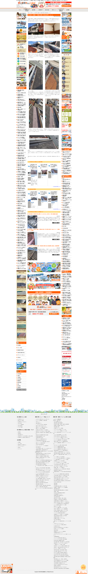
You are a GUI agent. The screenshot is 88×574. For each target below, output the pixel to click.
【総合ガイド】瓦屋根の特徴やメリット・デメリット (61, 451)
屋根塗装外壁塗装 (67, 86)
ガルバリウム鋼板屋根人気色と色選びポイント (67, 163)
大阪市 (19, 375)
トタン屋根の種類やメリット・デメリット (66, 207)
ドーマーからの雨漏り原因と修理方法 (21, 250)
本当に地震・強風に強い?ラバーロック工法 (22, 161)
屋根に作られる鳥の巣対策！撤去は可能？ (42, 482)
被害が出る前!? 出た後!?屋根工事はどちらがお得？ (67, 286)
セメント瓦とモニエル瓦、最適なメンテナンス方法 (61, 463)
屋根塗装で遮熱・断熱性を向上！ (59, 495)
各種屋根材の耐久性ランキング (58, 532)
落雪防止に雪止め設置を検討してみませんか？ (42, 474)
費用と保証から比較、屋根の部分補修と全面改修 (67, 188)
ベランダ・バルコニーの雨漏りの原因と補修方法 (22, 135)
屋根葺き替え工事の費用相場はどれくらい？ (67, 186)
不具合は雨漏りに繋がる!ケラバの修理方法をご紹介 (61, 475)
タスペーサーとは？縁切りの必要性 (21, 120)
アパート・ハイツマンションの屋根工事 (66, 337)
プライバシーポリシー (21, 446)
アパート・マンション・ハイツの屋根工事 (42, 445)
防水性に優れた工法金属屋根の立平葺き (21, 155)
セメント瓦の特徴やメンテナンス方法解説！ (22, 137)
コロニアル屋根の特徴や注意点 (66, 205)
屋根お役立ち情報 (66, 232)
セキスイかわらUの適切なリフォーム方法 (60, 429)
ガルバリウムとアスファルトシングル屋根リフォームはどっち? (22, 221)
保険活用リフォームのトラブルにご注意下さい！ (61, 543)
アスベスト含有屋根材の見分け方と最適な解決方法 (61, 503)
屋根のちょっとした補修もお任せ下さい (42, 427)
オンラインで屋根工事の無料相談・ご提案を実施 (67, 274)
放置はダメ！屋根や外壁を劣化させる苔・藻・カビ (61, 547)
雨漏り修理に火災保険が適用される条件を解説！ (67, 263)
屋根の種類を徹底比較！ (65, 195)
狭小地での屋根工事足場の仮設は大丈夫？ (66, 224)
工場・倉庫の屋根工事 (66, 334)
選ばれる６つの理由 (21, 420)
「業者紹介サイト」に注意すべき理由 (66, 305)
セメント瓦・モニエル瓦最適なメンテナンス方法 (22, 140)
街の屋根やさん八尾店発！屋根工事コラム (24, 437)
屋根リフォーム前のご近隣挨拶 (40, 428)
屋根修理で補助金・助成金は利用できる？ (66, 268)
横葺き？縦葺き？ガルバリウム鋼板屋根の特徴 (67, 168)
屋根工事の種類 (66, 54)
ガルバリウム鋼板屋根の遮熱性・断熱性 (67, 161)
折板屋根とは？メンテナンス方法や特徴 (67, 210)
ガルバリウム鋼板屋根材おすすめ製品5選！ (67, 166)
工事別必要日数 (65, 228)
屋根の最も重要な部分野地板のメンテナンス (21, 201)
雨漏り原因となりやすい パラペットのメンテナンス (43, 469)
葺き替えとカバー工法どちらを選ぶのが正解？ (67, 193)
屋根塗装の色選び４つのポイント (66, 254)
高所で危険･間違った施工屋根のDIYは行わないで (22, 237)
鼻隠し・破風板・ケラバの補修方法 (22, 109)
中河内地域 (19, 373)
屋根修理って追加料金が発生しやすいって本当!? (67, 297)
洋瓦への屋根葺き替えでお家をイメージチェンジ (22, 218)
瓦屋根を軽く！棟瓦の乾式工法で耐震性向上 (60, 499)
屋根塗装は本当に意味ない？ (21, 97)
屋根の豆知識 (20, 203)
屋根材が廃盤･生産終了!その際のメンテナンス (22, 216)
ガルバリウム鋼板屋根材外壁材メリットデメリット (67, 171)
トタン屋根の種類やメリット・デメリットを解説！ (61, 459)
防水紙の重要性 (20, 199)
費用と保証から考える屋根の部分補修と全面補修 (43, 461)
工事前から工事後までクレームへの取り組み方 (67, 281)
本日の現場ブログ (20, 434)
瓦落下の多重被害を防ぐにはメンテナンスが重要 (67, 237)
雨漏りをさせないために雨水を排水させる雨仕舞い (61, 555)
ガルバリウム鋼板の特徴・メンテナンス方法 (60, 507)
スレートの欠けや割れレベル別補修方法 (66, 202)
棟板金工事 (68, 82)
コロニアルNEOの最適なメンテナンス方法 (67, 221)
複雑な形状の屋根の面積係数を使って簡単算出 (22, 165)
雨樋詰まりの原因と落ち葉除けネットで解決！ (67, 330)
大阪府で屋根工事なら (21, 352)
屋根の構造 (19, 107)
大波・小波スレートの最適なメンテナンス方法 (22, 148)
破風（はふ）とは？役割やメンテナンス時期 (22, 268)
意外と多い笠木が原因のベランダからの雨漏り (22, 114)
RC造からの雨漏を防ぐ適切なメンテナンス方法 (61, 510)
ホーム (20, 9)
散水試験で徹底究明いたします (40, 436)
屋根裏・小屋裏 (20, 176)
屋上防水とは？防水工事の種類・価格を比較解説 (22, 132)
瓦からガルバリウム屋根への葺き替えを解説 (67, 156)
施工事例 (33, 9)
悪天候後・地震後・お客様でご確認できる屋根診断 (61, 424)
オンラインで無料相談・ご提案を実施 (41, 420)
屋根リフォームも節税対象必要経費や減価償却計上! (67, 344)
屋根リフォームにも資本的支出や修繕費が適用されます (44, 460)
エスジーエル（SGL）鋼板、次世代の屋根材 (60, 539)
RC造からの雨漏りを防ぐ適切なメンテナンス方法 (22, 245)
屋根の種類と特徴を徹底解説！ (21, 90)
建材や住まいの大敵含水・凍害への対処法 (21, 181)
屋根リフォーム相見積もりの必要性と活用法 (42, 456)
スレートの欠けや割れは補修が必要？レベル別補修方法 (62, 458)
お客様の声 (40, 9)
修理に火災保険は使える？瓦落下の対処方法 (67, 240)
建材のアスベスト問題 (21, 197)
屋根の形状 (19, 167)
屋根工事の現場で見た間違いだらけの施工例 (66, 252)
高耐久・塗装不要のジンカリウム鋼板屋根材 (22, 235)
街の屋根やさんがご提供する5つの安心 (27, 10)
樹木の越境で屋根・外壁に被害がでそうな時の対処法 (67, 300)
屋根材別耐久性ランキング (21, 208)
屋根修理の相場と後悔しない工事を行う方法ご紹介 (43, 453)
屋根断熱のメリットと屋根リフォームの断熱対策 (22, 258)
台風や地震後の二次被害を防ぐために (67, 242)
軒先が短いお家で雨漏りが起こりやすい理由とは (22, 192)
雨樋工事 (67, 70)
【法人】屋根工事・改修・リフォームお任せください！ (44, 448)
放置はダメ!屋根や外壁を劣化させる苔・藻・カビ (22, 213)
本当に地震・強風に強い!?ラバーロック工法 (60, 551)
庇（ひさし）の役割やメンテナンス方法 (22, 248)
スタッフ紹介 (20, 347)
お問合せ (19, 357)
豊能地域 (19, 380)
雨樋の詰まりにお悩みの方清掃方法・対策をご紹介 (67, 328)
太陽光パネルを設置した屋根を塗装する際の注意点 (43, 485)
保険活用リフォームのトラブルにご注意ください (67, 302)
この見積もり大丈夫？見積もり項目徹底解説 (66, 283)
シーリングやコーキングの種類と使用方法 (22, 153)
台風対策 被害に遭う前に (39, 437)
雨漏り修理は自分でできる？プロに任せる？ (22, 100)
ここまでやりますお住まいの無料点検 (61, 10)
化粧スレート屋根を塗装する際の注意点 (66, 214)
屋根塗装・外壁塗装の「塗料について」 (60, 425)
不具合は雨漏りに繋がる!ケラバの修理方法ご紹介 (22, 112)
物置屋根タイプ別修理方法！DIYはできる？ (66, 318)
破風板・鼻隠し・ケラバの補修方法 (59, 467)
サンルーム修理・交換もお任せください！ (67, 321)
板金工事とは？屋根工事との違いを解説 (22, 102)
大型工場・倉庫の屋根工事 (40, 444)
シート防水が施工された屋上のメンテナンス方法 (22, 125)
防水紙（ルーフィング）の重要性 (59, 528)
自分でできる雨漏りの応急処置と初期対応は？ (67, 261)
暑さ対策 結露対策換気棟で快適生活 (21, 179)
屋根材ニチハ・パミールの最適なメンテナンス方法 (67, 217)
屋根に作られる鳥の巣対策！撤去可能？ (67, 333)
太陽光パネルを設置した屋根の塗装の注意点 (67, 212)
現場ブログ (32, 12)
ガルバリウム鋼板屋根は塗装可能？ (67, 159)
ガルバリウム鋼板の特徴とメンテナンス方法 (22, 232)
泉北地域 (19, 385)
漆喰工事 (67, 66)
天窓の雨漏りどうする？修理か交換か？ (22, 253)
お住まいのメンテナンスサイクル (59, 523)
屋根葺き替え (68, 58)
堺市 (18, 384)
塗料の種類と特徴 (66, 353)
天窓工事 (67, 90)
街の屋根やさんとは (21, 419)
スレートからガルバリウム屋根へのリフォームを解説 (67, 154)
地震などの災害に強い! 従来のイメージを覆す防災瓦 (61, 502)
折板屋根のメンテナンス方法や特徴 (59, 460)
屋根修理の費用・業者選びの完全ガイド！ (22, 95)
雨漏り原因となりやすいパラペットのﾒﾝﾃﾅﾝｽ (22, 127)
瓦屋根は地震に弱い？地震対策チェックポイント (67, 247)
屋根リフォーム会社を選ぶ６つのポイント (67, 230)
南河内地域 (19, 382)
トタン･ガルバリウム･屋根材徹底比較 (21, 225)
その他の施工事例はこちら (57, 186)
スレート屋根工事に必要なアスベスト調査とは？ (22, 263)
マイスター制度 (20, 427)
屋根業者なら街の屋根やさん (22, 444)
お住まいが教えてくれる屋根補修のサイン (67, 191)
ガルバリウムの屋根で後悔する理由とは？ (21, 227)
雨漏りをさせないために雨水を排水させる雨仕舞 (22, 186)
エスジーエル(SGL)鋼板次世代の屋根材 (21, 230)
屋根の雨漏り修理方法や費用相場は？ (22, 242)
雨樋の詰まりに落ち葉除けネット (41, 481)
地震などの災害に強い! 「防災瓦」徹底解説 (66, 249)
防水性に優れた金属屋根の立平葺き (59, 540)
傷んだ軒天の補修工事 (57, 519)
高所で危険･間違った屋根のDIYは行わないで (60, 511)
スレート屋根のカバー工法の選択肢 (67, 200)
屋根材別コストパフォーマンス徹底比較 (22, 205)
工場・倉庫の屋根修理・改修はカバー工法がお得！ (67, 323)
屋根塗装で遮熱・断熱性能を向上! (66, 259)
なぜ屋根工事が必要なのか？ (67, 179)
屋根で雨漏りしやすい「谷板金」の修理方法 (21, 188)
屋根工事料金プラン (39, 423)
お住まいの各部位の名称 (22, 92)
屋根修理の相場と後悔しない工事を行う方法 (66, 183)
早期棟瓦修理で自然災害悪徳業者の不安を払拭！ (22, 145)
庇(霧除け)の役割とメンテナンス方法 (21, 150)
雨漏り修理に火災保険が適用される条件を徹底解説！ (61, 568)
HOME (29, 12)
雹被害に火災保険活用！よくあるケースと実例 (67, 266)
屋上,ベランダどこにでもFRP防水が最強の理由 (22, 130)
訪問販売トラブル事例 (66, 290)
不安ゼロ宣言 (20, 423)
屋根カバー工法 (68, 62)
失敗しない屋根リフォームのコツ (66, 181)
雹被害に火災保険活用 (57, 565)
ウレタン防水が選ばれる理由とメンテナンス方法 (22, 122)
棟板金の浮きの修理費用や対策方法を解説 (22, 105)
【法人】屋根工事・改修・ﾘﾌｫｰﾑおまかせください (67, 342)
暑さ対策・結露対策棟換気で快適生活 (59, 492)
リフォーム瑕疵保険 (21, 424)
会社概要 (67, 9)
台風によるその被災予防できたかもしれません (67, 235)
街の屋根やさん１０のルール (22, 421)
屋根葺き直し (68, 78)
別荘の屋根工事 (65, 339)
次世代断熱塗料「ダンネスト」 (65, 256)
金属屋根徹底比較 (56, 536)
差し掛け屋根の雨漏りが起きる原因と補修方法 (22, 174)
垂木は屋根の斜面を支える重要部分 (41, 464)
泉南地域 (19, 387)
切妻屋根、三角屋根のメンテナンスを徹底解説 (22, 172)
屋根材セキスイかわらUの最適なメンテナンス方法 (67, 219)
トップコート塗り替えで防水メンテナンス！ (22, 266)
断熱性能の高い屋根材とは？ (20, 255)
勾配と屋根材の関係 (21, 183)
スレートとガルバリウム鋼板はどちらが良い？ (67, 152)
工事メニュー (54, 9)
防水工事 (67, 74)
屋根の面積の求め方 (57, 488)
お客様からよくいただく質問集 (58, 428)
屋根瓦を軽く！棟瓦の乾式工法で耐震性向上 (66, 244)
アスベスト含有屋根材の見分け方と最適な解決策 (22, 195)
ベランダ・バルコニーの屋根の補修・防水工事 (42, 441)
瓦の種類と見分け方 (21, 190)
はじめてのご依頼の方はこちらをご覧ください (42, 419)
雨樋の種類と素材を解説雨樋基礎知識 (22, 260)
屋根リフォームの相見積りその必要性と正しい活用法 (67, 276)
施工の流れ (47, 9)
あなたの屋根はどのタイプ (58, 421)
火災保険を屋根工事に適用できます (41, 440)
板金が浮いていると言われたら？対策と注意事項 (67, 295)
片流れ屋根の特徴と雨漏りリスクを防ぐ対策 (22, 169)
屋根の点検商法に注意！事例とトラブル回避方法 (67, 293)
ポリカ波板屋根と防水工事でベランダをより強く (67, 325)
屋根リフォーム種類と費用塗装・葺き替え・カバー (67, 198)
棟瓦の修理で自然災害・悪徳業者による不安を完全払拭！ (62, 480)
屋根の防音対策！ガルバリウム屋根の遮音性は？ (67, 173)
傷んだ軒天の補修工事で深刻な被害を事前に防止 (22, 117)
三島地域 (19, 377)
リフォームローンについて (40, 458)
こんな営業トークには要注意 (66, 288)
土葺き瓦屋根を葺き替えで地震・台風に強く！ (22, 143)
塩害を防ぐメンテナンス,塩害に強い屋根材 (22, 211)
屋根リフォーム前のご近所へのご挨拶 (66, 279)
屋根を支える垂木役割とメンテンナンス (21, 240)
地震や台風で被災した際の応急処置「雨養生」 (22, 158)
